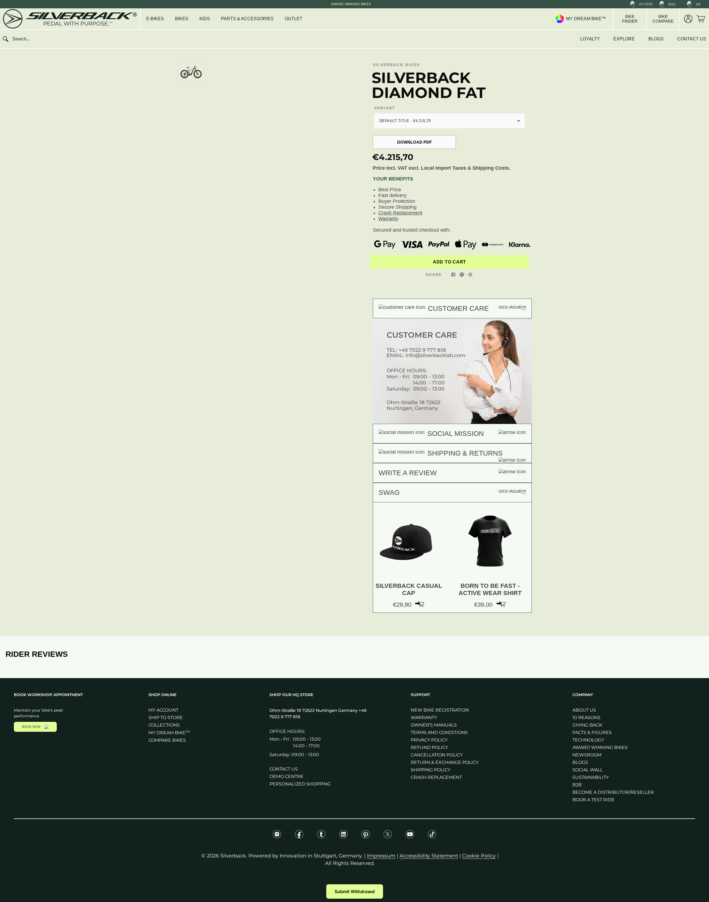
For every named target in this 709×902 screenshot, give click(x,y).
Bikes (181, 18)
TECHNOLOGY (588, 740)
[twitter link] (461, 274)
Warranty (388, 218)
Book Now (31, 727)
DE (698, 4)
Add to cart (449, 262)
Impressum (381, 856)
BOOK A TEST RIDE (593, 799)
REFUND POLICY (429, 747)
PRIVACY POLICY (429, 740)
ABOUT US (584, 710)
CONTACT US (691, 39)
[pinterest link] (470, 274)
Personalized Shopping (300, 784)
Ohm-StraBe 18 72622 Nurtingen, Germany (413, 405)
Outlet (293, 18)
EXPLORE (624, 39)
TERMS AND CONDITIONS (439, 732)
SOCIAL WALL (587, 769)
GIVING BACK (587, 725)
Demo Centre (286, 776)
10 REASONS (586, 717)
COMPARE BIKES (167, 740)
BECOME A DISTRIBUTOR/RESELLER (613, 792)
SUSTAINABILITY (590, 777)
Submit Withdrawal (355, 891)
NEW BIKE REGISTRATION (440, 710)
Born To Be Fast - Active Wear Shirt (490, 589)
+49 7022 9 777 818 (422, 350)
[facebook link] (453, 274)
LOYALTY (590, 39)
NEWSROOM (587, 755)
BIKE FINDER (630, 19)
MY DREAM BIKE (169, 732)
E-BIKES (155, 18)
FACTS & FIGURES (592, 732)
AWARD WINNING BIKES (600, 747)
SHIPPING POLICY (430, 769)
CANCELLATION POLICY (437, 755)
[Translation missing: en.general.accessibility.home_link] (69, 18)
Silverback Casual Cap (409, 589)
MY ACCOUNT (163, 710)
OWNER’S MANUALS (434, 725)
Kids (204, 18)
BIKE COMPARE (663, 19)
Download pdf (414, 142)
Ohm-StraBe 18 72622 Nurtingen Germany (314, 710)
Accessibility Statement (429, 856)
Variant (384, 108)
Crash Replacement (400, 213)
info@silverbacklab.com (435, 355)
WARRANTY (424, 717)
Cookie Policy (479, 856)
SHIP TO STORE (165, 717)
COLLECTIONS (164, 725)
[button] (641, 4)
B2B (577, 784)
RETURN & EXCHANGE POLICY (445, 762)
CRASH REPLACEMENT (436, 777)
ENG (672, 4)
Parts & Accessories (247, 18)
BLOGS (656, 39)
